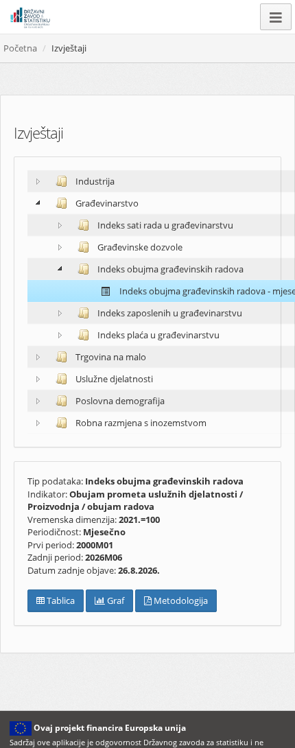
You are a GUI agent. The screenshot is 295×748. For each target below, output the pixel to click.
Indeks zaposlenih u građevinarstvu (168, 313)
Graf (114, 600)
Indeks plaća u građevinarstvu (157, 335)
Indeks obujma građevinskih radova (169, 269)
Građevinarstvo (106, 203)
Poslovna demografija (119, 401)
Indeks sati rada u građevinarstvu (164, 225)
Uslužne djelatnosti (113, 379)
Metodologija (180, 600)
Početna (20, 48)
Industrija (94, 181)
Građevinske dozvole (138, 247)
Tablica (60, 600)
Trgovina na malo (109, 357)
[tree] (147, 301)
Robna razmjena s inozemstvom (139, 423)
